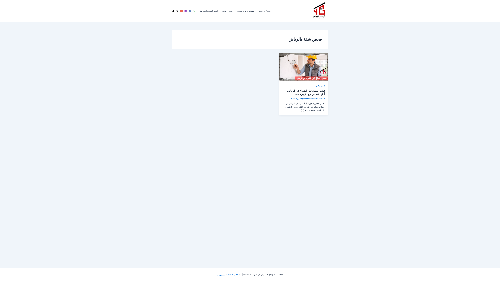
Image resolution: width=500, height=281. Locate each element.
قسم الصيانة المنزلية (209, 11)
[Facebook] (190, 11)
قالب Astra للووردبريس (227, 274)
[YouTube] (181, 11)
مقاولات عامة (265, 11)
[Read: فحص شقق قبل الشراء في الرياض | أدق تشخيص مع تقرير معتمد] (303, 66)
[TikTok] (173, 11)
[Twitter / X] (177, 11)
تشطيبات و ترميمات (245, 11)
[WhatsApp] (194, 11)
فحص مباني (227, 11)
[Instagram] (185, 11)
